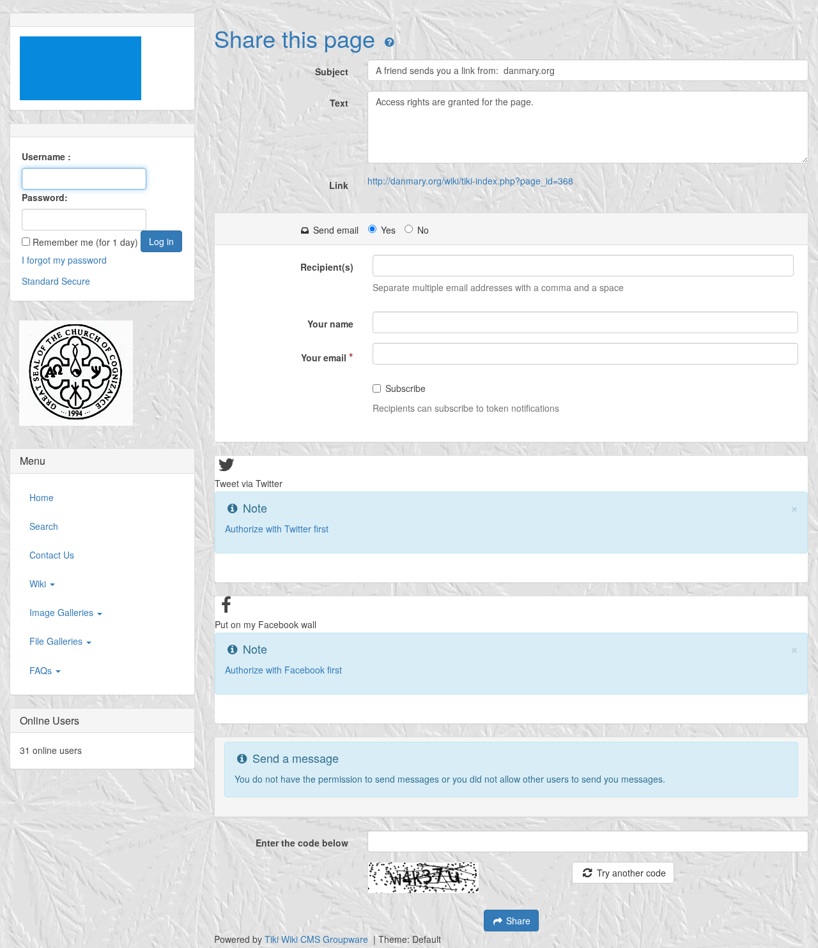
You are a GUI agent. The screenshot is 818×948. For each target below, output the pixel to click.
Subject (331, 71)
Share (517, 920)
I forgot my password (64, 259)
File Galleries (57, 641)
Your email (327, 357)
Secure (75, 281)
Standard (40, 281)
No (423, 229)
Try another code (630, 872)
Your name (330, 323)
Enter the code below (302, 842)
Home (41, 497)
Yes (388, 229)
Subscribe (405, 388)
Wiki (39, 583)
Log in (161, 241)
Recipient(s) (326, 266)
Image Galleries (62, 612)
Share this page (294, 38)
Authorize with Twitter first (276, 528)
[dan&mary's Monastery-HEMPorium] (71, 373)
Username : (46, 156)
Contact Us (51, 554)
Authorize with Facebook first (283, 669)
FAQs (41, 670)
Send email (335, 229)
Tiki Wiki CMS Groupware (318, 939)
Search (43, 526)
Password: (45, 197)
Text (339, 102)
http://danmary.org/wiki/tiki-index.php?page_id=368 (470, 180)
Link (338, 185)
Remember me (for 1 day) (84, 242)
